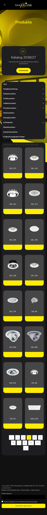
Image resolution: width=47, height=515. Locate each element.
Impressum (35, 490)
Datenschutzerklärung (10, 490)
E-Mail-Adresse (7, 493)
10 (31, 443)
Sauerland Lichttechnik (23, 486)
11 (38, 443)
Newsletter (25, 490)
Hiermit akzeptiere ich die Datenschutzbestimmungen (20, 502)
